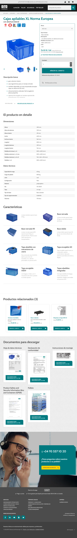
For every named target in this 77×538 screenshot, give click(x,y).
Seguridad (30, 7)
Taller (23, 7)
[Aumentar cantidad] (71, 63)
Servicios (6, 499)
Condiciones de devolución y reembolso (39, 504)
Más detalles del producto (25, 103)
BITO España (70, 529)
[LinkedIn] (9, 517)
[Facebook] (4, 517)
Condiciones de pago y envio (11, 504)
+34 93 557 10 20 (23, 2)
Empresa (62, 499)
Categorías (12, 13)
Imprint (30, 505)
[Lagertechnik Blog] (18, 517)
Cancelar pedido (7, 509)
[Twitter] (23, 517)
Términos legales (33, 499)
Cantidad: (44, 60)
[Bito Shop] (5, 7)
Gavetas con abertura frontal (36, 13)
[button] (73, 2)
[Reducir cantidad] (71, 65)
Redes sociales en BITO (9, 513)
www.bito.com (32, 2)
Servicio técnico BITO (9, 505)
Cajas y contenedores (22, 13)
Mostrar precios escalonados (52, 55)
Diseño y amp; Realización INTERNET (33, 529)
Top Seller (39, 7)
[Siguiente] (36, 69)
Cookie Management (33, 509)
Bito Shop (5, 13)
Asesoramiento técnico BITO (11, 502)
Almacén (16, 7)
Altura (42, 25)
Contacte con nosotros (10, 507)
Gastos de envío (59, 51)
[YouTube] (13, 517)
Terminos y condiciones (34, 502)
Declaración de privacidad (35, 507)
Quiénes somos (64, 502)
